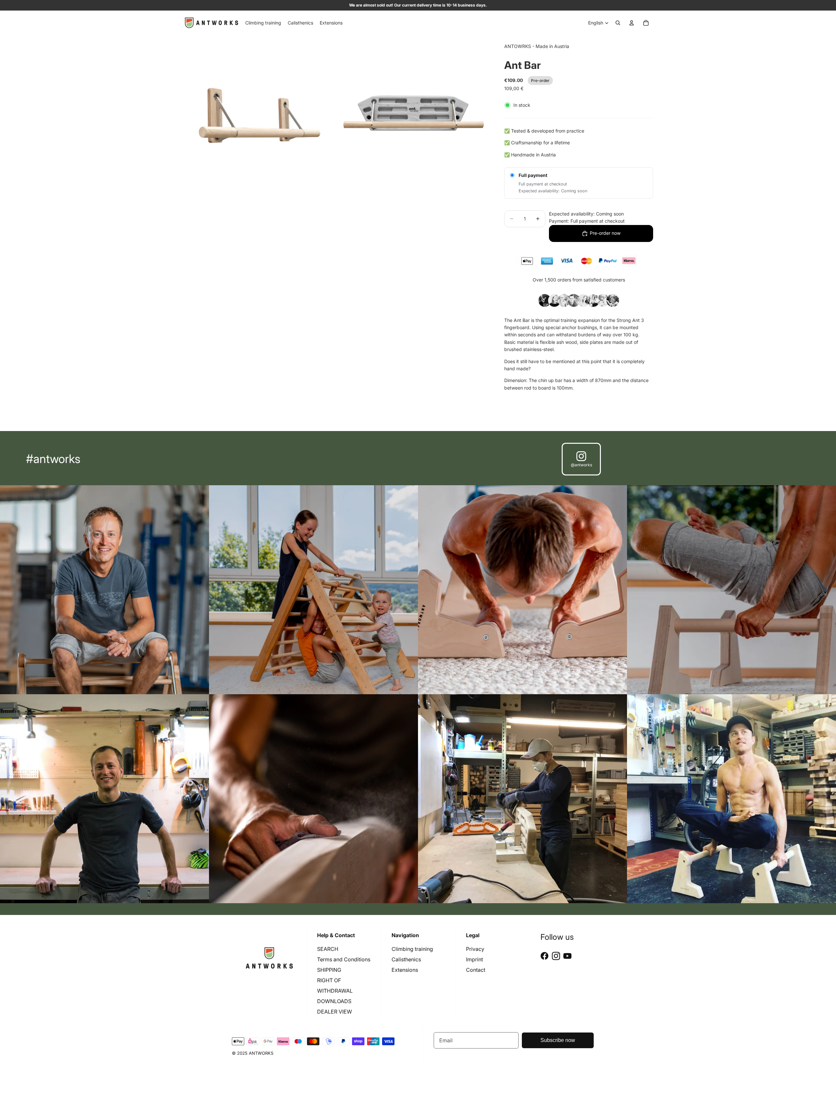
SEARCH (327, 949)
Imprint (474, 959)
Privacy (475, 949)
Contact (475, 970)
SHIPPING (329, 970)
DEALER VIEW (334, 1011)
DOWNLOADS (334, 1001)
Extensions (405, 970)
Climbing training (412, 949)
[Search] (618, 23)
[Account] (631, 23)
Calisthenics (406, 959)
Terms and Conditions (343, 959)
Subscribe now (557, 1040)
